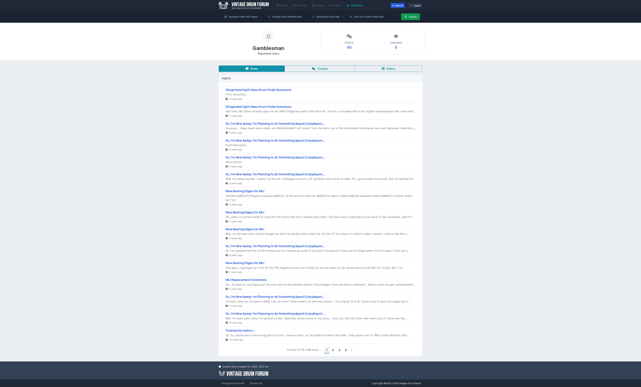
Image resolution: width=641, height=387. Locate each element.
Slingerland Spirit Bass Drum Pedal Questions (258, 90)
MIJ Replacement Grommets (246, 280)
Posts (254, 68)
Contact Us (256, 383)
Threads (322, 68)
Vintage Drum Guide (232, 383)
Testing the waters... (240, 330)
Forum (320, 5)
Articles (301, 5)
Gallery (336, 5)
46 (349, 47)
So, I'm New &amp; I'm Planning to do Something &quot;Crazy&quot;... (275, 123)
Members (356, 5)
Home (284, 5)
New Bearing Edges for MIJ (245, 191)
